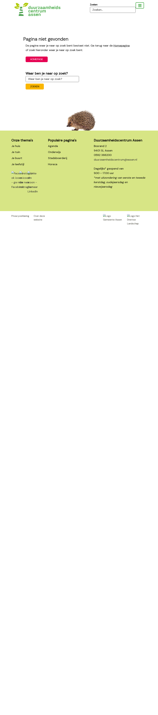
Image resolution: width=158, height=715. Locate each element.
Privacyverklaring (20, 216)
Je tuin (15, 152)
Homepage (36, 59)
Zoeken (94, 4)
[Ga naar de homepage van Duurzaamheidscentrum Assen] (45, 13)
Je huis (15, 146)
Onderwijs (54, 152)
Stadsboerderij (57, 158)
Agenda (53, 146)
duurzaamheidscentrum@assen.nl (115, 159)
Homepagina (121, 45)
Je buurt (16, 158)
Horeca (52, 164)
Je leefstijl (17, 164)
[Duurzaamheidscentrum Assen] (140, 5)
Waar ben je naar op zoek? (47, 73)
